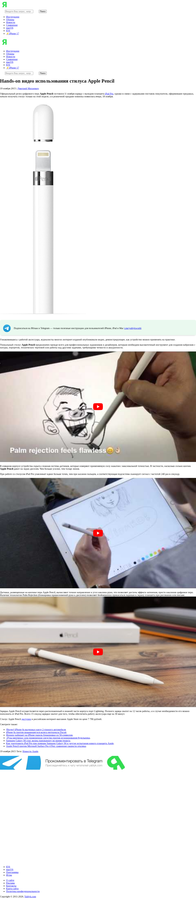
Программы (12, 872)
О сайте (10, 880)
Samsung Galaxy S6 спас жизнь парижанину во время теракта (38, 740)
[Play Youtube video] (98, 406)
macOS (9, 28)
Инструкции (12, 17)
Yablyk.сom (30, 896)
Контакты (11, 885)
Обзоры (10, 19)
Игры (9, 875)
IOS (8, 30)
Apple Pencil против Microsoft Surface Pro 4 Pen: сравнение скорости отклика (46, 746)
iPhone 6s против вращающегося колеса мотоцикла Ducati (36, 732)
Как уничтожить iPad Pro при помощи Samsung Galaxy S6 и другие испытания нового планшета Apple (60, 743)
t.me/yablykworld (132, 328)
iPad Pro (109, 93)
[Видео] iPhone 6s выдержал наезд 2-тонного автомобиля (36, 729)
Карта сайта (12, 888)
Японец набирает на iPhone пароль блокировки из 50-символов (39, 735)
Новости (10, 22)
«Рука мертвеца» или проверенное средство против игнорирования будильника (48, 738)
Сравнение (12, 25)
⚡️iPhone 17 (12, 33)
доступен (26, 719)
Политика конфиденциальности (23, 891)
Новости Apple (30, 751)
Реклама (10, 883)
